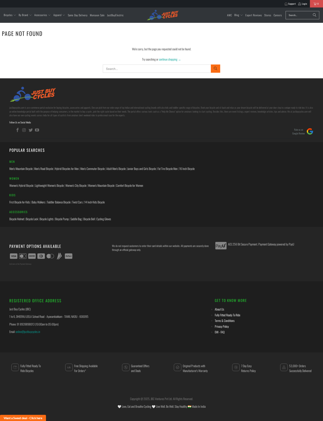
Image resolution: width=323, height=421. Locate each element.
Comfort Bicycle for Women (129, 185)
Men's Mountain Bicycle (21, 168)
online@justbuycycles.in (28, 331)
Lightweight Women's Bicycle (49, 185)
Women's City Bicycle (75, 185)
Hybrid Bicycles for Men (67, 168)
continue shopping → (170, 59)
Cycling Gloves (103, 219)
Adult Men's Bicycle (116, 168)
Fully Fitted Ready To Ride (227, 315)
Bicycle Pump (62, 219)
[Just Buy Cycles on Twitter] (30, 130)
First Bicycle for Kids (19, 202)
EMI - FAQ (219, 332)
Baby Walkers (38, 202)
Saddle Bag (76, 219)
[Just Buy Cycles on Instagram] (24, 130)
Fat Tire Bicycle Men (168, 168)
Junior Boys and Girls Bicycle (141, 168)
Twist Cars (77, 202)
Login (304, 3)
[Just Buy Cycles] (163, 15)
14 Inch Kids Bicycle (94, 202)
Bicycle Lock (32, 219)
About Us (219, 309)
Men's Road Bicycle (43, 168)
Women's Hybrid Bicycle (21, 185)
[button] (10, 15)
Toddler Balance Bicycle (58, 202)
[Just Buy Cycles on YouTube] (37, 130)
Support (292, 3)
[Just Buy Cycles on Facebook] (18, 130)
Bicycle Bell (89, 219)
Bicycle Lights (46, 219)
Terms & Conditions (225, 320)
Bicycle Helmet (16, 219)
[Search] (314, 15)
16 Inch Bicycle (187, 168)
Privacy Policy (222, 326)
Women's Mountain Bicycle (101, 185)
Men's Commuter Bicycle (92, 168)
